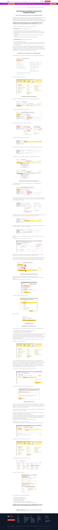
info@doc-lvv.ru (47, 521)
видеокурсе (39, 23)
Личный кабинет (47, 1)
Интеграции (24, 7)
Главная (15, 7)
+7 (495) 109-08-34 (47, 520)
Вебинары (38, 518)
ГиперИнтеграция (26, 519)
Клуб (33, 1)
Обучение (11, 1)
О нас (36, 1)
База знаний (19, 7)
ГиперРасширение (26, 518)
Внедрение (32, 518)
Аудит (31, 517)
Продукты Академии (24, 1)
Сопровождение (33, 519)
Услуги (30, 1)
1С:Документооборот (17, 1)
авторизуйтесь (18, 510)
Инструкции (39, 517)
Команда (18, 518)
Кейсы (18, 519)
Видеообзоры (39, 519)
